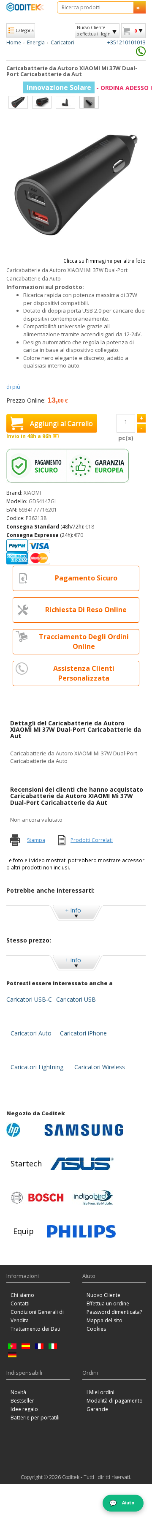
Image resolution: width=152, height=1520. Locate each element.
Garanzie (97, 1409)
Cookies (96, 1328)
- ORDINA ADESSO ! (89, 88)
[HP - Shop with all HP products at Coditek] (23, 1130)
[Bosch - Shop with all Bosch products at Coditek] (37, 1197)
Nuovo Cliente (103, 1295)
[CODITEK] (25, 7)
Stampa (36, 840)
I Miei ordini (100, 1392)
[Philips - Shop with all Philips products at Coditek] (81, 1231)
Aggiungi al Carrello (61, 423)
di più (13, 386)
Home (13, 42)
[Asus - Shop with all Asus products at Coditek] (82, 1164)
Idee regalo (24, 1409)
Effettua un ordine (108, 1303)
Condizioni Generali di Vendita (37, 1316)
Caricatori (62, 42)
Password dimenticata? (114, 1312)
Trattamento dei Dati (35, 1328)
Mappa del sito (104, 1320)
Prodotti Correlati (92, 840)
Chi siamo (22, 1295)
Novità (18, 1392)
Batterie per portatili (35, 1417)
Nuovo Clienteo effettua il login (94, 30)
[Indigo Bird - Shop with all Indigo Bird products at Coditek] (93, 1197)
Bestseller (22, 1400)
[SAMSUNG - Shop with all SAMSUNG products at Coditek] (83, 1130)
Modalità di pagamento (115, 1400)
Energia (36, 42)
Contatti (20, 1303)
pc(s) (125, 438)
